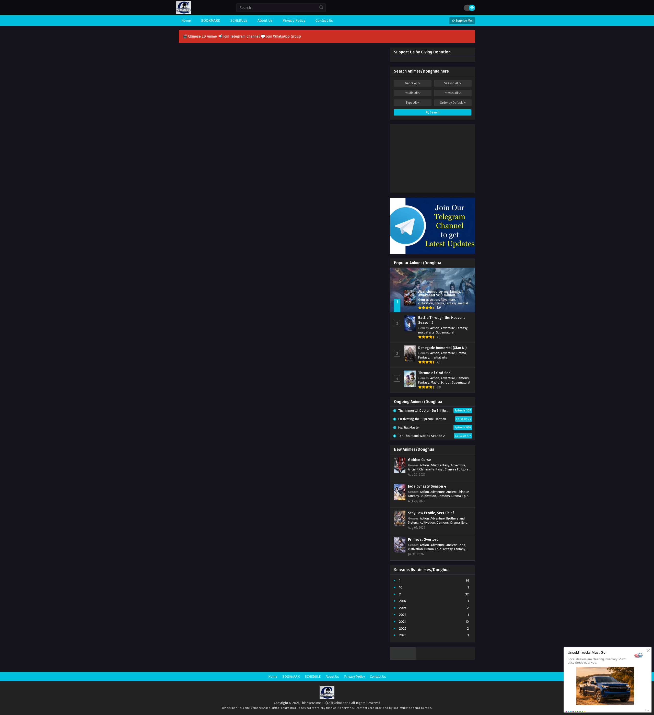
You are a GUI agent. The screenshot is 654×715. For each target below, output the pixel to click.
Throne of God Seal (434, 373)
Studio (411, 93)
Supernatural (445, 332)
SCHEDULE (313, 676)
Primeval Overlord (423, 539)
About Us (332, 676)
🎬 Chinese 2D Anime (200, 36)
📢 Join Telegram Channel (239, 36)
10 (400, 587)
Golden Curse (419, 460)
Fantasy (451, 303)
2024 (402, 622)
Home (272, 676)
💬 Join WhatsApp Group (281, 36)
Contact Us (378, 676)
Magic (435, 382)
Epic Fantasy (444, 549)
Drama (439, 303)
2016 (402, 601)
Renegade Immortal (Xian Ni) (442, 348)
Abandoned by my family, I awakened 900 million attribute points (440, 295)
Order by (451, 103)
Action (434, 300)
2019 (402, 608)
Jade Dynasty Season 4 (427, 486)
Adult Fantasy (439, 465)
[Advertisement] (432, 157)
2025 (402, 628)
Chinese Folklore (457, 469)
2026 (402, 635)
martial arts (426, 332)
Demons (463, 378)
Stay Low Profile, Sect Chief (431, 513)
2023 (402, 615)
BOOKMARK (291, 676)
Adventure (448, 300)
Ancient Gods (455, 545)
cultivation (425, 303)
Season (451, 83)
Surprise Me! (464, 20)
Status (451, 93)
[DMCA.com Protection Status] (403, 658)
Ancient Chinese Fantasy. (425, 469)
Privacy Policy (354, 676)
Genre (411, 83)
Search (434, 112)
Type (411, 103)
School (445, 382)
